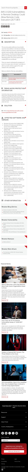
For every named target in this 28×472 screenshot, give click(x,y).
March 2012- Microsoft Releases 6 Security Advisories (14, 231)
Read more (4, 300)
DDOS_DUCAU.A (6, 242)
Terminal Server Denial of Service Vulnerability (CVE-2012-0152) (16, 82)
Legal (15, 459)
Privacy (2, 459)
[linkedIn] (9, 26)
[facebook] (4, 26)
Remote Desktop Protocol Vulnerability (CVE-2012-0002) (13, 224)
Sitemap (3, 463)
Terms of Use (17, 461)
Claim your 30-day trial (12, 451)
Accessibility (4, 461)
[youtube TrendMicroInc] (16, 433)
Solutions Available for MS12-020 (9, 209)
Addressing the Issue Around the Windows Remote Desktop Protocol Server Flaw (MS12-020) (13, 212)
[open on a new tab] (9, 433)
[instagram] (13, 433)
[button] (14, 42)
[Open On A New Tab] (6, 26)
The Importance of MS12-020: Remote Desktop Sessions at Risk (13, 253)
